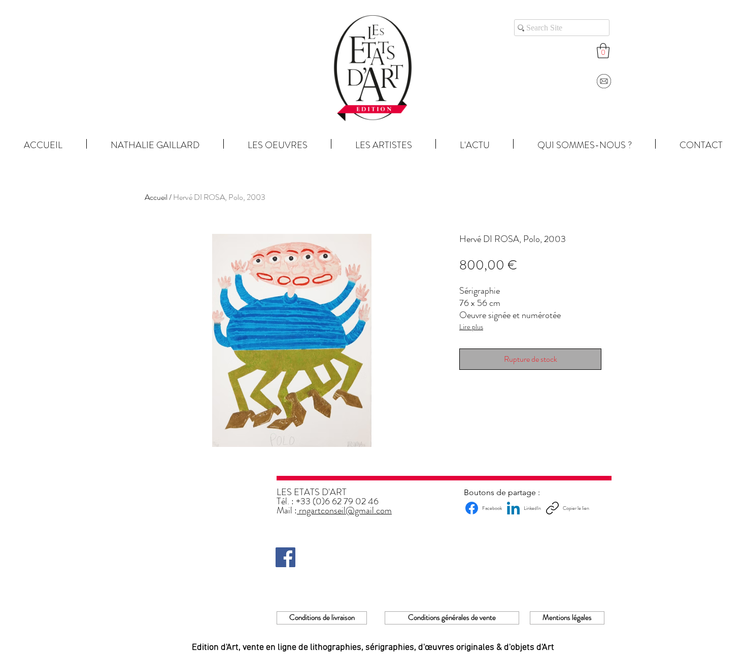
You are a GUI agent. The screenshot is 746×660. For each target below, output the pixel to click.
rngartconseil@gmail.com (344, 510)
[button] (603, 50)
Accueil (156, 197)
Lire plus (471, 327)
